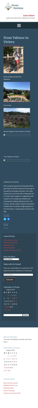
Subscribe (9, 280)
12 (16, 298)
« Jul (5, 310)
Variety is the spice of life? (12, 250)
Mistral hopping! (9, 248)
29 (8, 307)
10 (12, 298)
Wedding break (9, 245)
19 (16, 301)
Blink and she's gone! (11, 240)
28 (6, 307)
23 (10, 304)
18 (14, 301)
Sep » (9, 310)
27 (4, 307)
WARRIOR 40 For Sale (10, 243)
